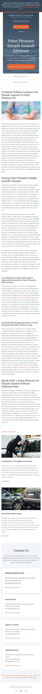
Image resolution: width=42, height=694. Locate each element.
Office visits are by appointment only (21, 677)
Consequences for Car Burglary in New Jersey (16, 461)
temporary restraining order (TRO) (12, 333)
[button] (21, 31)
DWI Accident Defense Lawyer (11, 513)
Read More (5, 481)
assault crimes (22, 390)
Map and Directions (12, 587)
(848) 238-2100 (21, 27)
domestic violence (34, 347)
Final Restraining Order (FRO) (19, 349)
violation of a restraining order (29, 367)
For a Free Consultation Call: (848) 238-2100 (21, 675)
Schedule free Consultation (21, 66)
